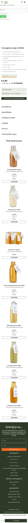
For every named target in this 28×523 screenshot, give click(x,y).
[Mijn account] (24, 2)
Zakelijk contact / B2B (14, 252)
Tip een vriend (14, 231)
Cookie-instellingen (13, 218)
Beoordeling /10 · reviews (9, 77)
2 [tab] (14, 175)
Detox (14, 240)
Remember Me (4, 14)
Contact (14, 255)
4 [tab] (18, 175)
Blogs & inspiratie (14, 238)
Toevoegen (7, 171)
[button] (24, 25)
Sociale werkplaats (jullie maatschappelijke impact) (14, 225)
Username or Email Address (7, 5)
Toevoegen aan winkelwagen (14, 98)
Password (2, 9)
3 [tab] (16, 175)
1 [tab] (10, 175)
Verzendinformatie (14, 247)
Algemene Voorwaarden (14, 212)
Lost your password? (4, 19)
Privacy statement (14, 215)
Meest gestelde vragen (14, 250)
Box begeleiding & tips (14, 258)
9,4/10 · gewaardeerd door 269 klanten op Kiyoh (14, 271)
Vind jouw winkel (14, 221)
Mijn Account (14, 228)
